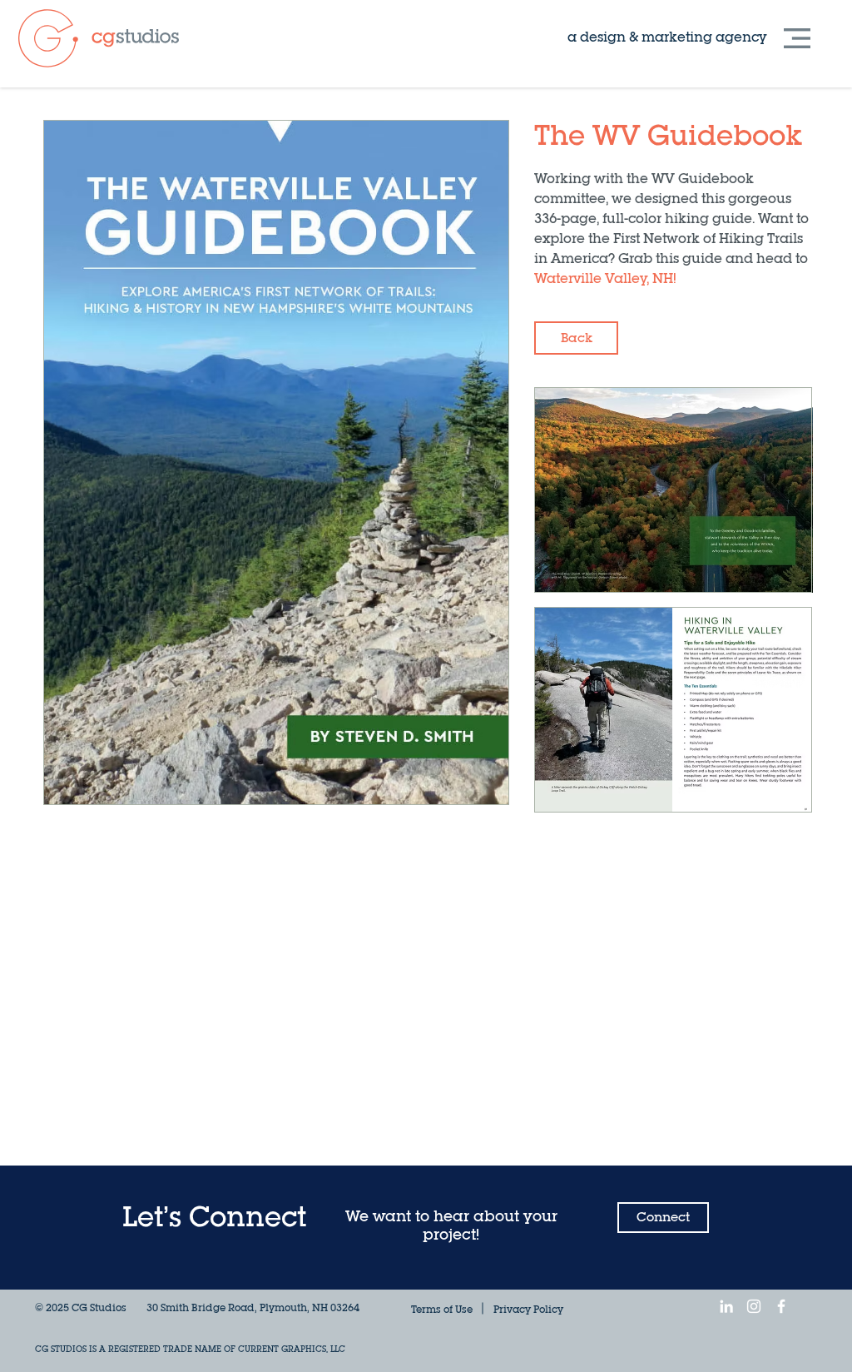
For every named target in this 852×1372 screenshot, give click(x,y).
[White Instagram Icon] (754, 1306)
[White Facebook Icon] (781, 1306)
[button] (797, 38)
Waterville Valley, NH (603, 279)
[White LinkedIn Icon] (726, 1306)
